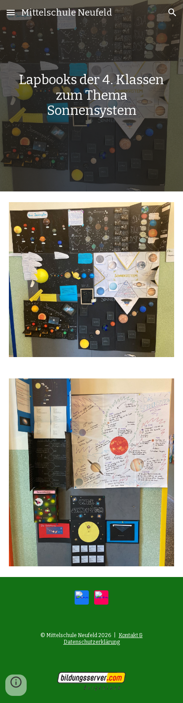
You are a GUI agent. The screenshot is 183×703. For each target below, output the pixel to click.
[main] (91, 95)
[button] (10, 12)
